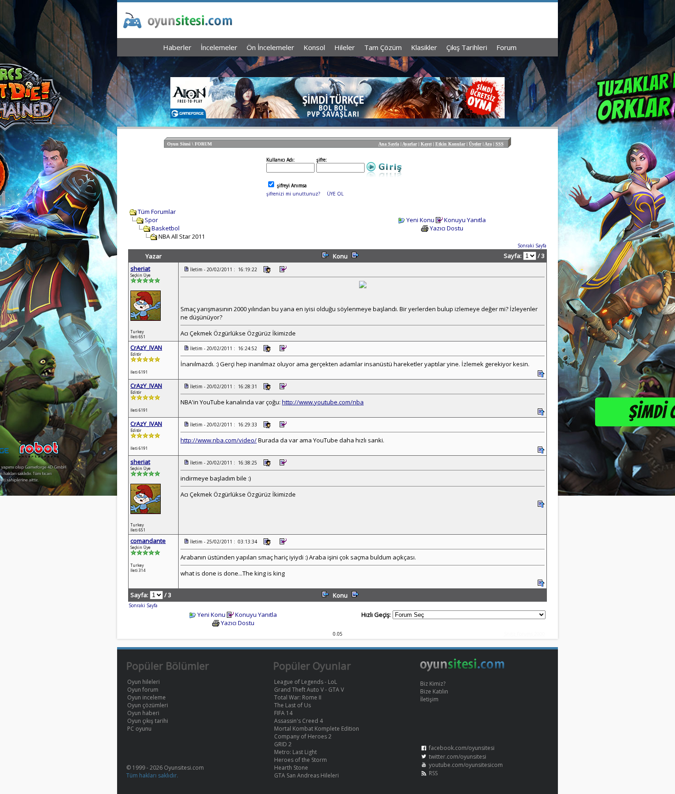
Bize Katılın (434, 691)
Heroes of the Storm (300, 760)
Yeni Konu (420, 220)
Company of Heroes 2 (303, 736)
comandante (148, 541)
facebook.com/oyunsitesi (462, 748)
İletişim (429, 699)
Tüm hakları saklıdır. (152, 775)
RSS (433, 773)
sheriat (140, 268)
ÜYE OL (335, 193)
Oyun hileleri (143, 682)
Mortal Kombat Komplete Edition (316, 728)
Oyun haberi (143, 713)
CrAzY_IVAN (146, 347)
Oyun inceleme (146, 697)
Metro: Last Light (295, 752)
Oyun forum (142, 689)
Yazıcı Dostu (446, 228)
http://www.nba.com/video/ (218, 440)
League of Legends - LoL (305, 682)
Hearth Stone (291, 768)
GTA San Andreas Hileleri (306, 775)
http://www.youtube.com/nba (323, 402)
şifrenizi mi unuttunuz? (293, 193)
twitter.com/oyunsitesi (457, 756)
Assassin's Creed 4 (298, 721)
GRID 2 (283, 744)
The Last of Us (292, 705)
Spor (151, 220)
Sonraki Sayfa (532, 245)
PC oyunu (139, 728)
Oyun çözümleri (147, 705)
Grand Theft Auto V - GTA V (309, 689)
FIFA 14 (283, 713)
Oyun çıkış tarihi (147, 721)
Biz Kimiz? (432, 684)
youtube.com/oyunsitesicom (466, 765)
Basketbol (166, 228)
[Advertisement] (337, 64)
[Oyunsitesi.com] (462, 670)
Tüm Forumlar (157, 211)
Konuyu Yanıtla (465, 220)
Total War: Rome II (297, 697)
